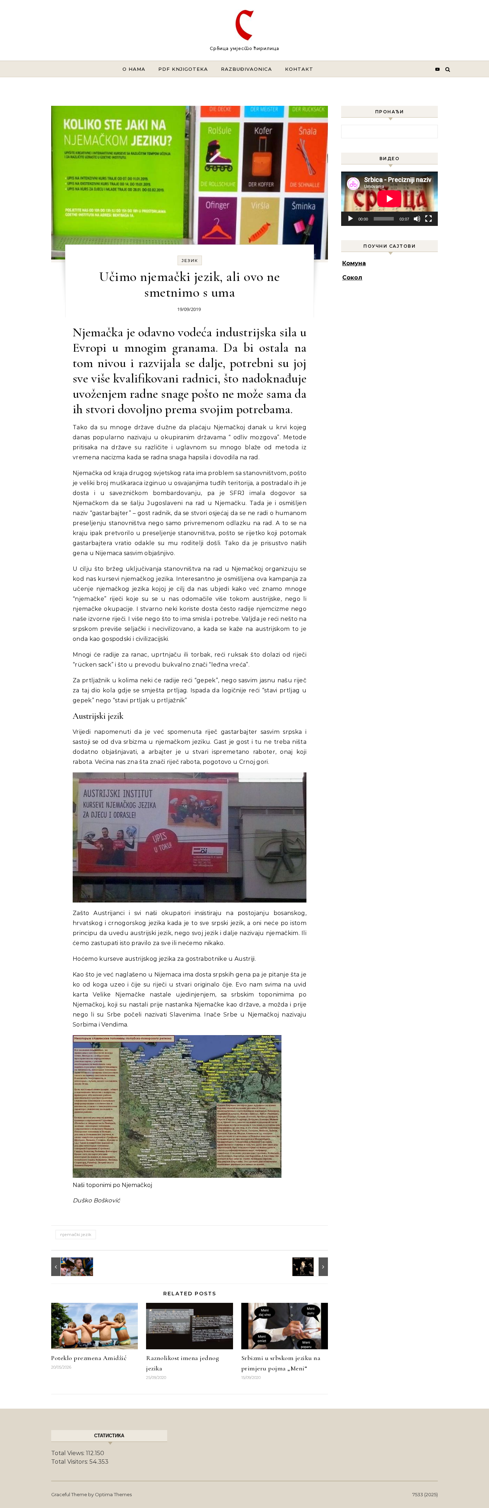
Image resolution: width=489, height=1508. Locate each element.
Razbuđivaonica (246, 69)
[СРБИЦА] (245, 27)
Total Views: (68, 1453)
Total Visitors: (70, 1461)
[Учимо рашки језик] (67, 1266)
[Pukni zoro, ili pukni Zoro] (312, 1266)
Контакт (299, 69)
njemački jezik (75, 1234)
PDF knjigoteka (183, 69)
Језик (189, 260)
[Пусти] (350, 218)
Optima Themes (113, 1494)
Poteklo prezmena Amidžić (88, 1358)
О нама (133, 69)
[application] (389, 199)
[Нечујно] (417, 218)
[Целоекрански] (428, 218)
